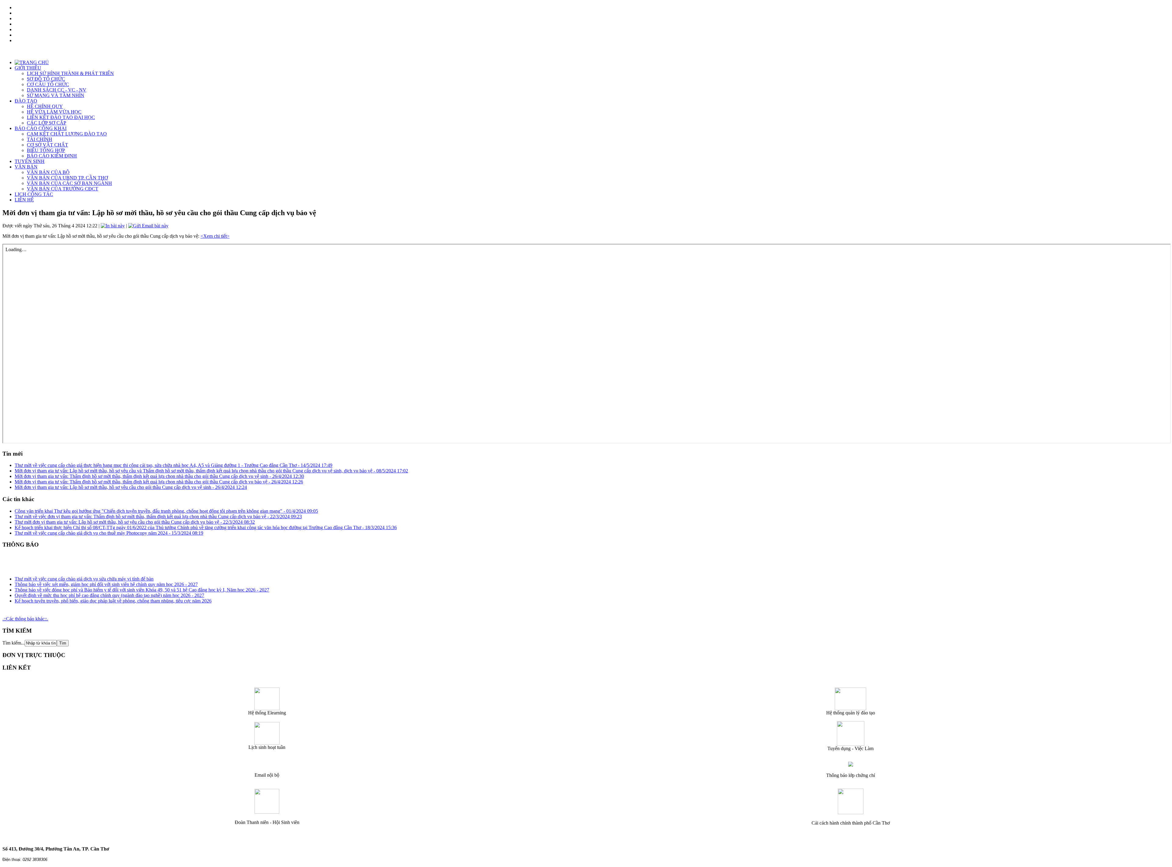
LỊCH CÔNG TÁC (34, 194)
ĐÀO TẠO (26, 100)
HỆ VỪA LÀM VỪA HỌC (54, 111)
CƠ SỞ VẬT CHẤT (47, 144)
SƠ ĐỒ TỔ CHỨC (46, 78)
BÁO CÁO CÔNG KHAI (41, 128)
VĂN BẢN (26, 166)
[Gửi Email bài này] (148, 225)
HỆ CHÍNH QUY (45, 106)
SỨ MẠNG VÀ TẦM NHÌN (55, 95)
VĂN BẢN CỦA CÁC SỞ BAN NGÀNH (69, 183)
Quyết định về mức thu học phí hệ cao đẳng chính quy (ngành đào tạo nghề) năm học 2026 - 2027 (109, 589)
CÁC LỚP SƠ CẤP (46, 122)
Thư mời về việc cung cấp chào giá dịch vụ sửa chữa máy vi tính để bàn (84, 572)
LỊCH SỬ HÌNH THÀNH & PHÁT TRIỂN (70, 73)
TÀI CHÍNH (39, 139)
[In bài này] (113, 225)
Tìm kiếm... (13, 642)
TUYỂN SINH (30, 161)
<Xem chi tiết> (215, 236)
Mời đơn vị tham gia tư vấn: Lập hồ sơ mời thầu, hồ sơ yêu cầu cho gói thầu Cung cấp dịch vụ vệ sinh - (131, 487)
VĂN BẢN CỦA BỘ (48, 172)
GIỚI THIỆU (28, 67)
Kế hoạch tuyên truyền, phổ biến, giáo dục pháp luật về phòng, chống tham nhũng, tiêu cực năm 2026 (113, 594)
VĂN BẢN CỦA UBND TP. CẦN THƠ (67, 177)
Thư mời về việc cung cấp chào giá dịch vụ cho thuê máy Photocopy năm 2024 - (109, 533)
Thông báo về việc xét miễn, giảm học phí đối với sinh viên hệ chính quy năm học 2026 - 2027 (106, 578)
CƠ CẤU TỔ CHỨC (48, 84)
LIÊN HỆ (24, 199)
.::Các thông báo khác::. (25, 618)
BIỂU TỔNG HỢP (46, 150)
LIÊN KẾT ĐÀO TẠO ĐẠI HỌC (61, 117)
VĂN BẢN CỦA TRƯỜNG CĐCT (62, 188)
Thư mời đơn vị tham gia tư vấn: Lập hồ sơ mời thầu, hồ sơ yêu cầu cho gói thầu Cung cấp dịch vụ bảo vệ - (135, 522)
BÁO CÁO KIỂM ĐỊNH (52, 155)
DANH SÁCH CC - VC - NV (56, 89)
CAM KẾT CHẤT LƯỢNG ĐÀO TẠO (67, 133)
